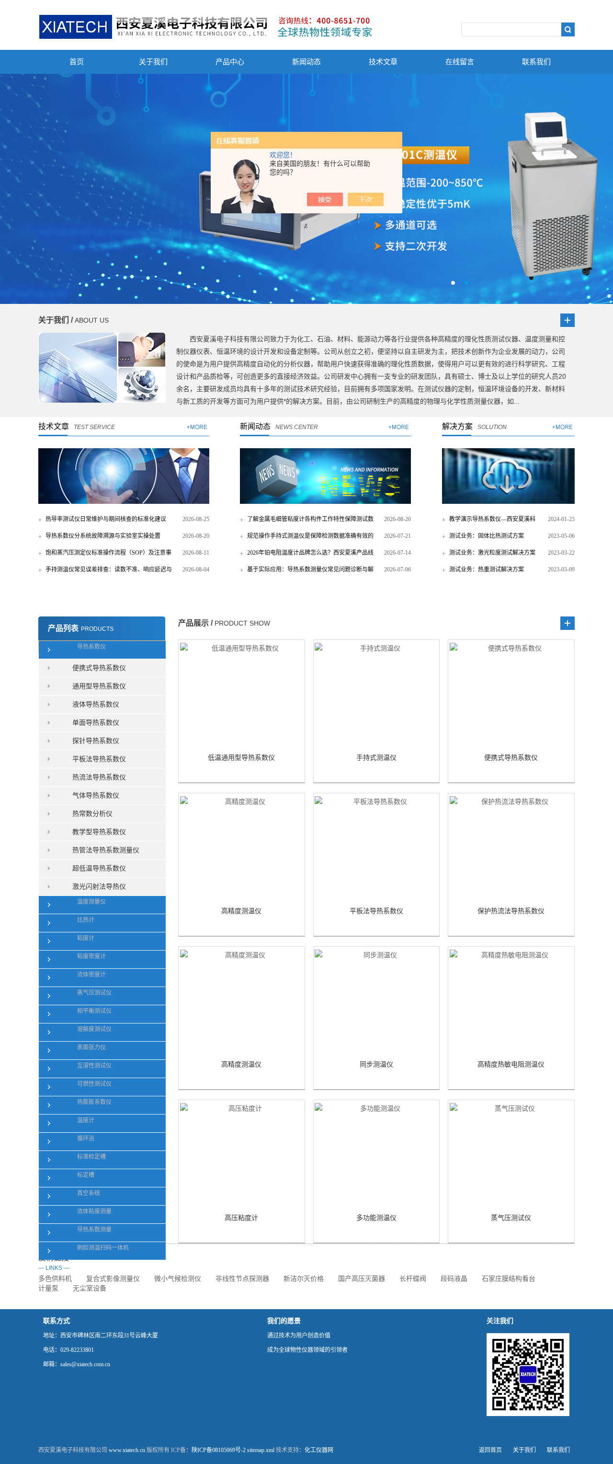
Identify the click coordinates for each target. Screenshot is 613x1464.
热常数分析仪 (92, 813)
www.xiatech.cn (127, 1450)
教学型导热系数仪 (99, 832)
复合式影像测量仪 (113, 1278)
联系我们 (536, 62)
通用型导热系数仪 (99, 686)
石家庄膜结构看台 (508, 1278)
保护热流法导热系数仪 (511, 911)
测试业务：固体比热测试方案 (486, 536)
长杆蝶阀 (412, 1278)
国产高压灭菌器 (361, 1278)
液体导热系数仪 (95, 704)
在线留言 (459, 62)
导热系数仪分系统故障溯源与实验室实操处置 (102, 536)
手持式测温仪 (376, 757)
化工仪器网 (319, 1450)
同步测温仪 (376, 1064)
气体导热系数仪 (95, 795)
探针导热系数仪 (95, 740)
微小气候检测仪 (177, 1278)
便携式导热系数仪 (99, 668)
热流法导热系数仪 (99, 777)
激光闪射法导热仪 (99, 886)
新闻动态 (306, 62)
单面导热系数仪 (95, 722)
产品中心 (230, 62)
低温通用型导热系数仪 (241, 757)
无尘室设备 (89, 1288)
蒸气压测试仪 (511, 1217)
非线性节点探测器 (242, 1278)
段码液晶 (454, 1278)
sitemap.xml (260, 1450)
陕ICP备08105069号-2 (219, 1450)
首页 (76, 62)
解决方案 (457, 426)
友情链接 (53, 1262)
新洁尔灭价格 (304, 1278)
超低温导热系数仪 (99, 868)
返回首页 (490, 1450)
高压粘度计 (241, 1217)
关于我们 (153, 62)
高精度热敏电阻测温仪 (511, 1064)
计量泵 (48, 1288)
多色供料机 (55, 1278)
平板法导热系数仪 (99, 759)
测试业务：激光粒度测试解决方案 (492, 552)
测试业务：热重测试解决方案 (486, 569)
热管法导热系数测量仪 (105, 850)
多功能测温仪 (376, 1217)
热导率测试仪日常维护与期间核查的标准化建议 (105, 519)
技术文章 (383, 62)
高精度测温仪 (241, 911)
